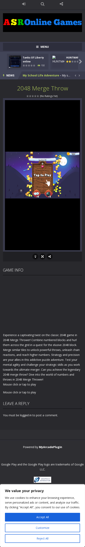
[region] (42, 515)
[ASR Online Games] (42, 22)
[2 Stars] (30, 96)
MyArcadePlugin (50, 447)
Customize (42, 528)
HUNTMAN (72, 57)
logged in (26, 415)
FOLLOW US (61, 4)
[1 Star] (27, 96)
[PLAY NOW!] (15, 61)
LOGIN (23, 4)
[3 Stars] (33, 96)
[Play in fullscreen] (42, 256)
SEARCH (42, 4)
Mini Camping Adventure (40, 75)
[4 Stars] (35, 96)
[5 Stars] (38, 96)
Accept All (42, 517)
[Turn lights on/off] (35, 256)
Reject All (42, 538)
